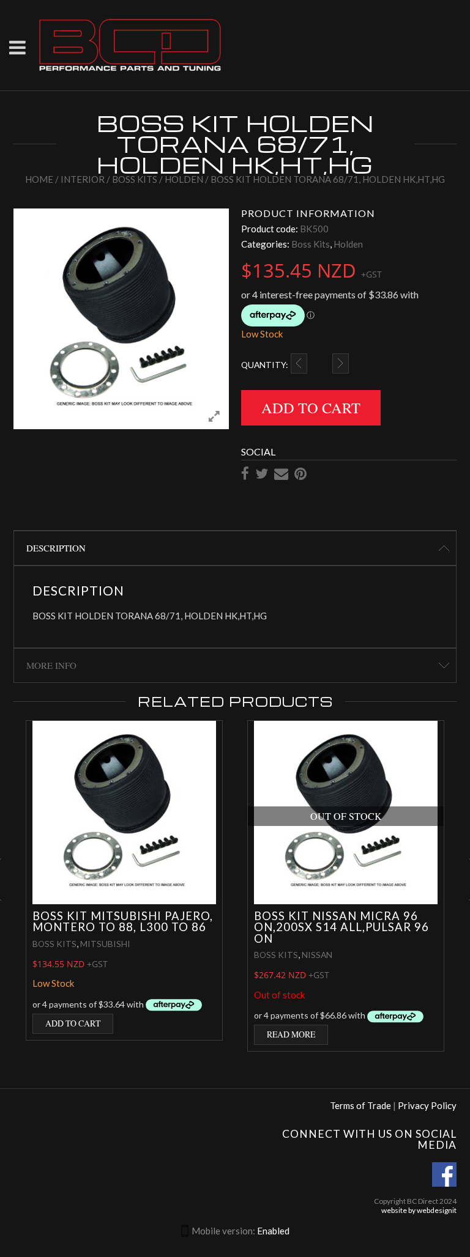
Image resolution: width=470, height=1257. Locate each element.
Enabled (273, 1230)
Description (56, 548)
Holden (184, 179)
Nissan (317, 954)
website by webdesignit (419, 1210)
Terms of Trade (360, 1105)
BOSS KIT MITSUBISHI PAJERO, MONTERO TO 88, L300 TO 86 (122, 921)
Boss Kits (134, 179)
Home (39, 179)
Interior (83, 179)
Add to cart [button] (72, 1023)
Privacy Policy (427, 1105)
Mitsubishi (105, 943)
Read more (291, 1034)
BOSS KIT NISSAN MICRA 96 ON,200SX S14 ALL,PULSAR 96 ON (341, 927)
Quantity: (264, 364)
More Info (51, 665)
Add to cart (310, 407)
